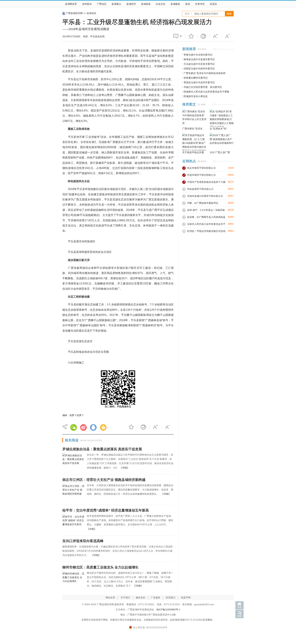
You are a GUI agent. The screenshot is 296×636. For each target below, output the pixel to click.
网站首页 (110, 597)
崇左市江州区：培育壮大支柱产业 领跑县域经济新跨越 (103, 480)
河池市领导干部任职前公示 (201, 175)
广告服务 (155, 597)
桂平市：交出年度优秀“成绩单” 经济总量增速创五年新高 (105, 510)
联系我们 (170, 597)
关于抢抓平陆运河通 (193, 152)
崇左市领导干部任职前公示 (201, 168)
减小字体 (227, 36)
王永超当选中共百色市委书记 (199, 64)
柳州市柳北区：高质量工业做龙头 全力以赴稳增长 (100, 567)
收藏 (191, 36)
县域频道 (175, 4)
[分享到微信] (73, 427)
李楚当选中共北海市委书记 (198, 54)
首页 (239, 607)
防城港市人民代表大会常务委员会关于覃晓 (206, 91)
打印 (203, 36)
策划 (187, 4)
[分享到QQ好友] (93, 427)
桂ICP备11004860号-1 (168, 609)
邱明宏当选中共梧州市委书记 (199, 68)
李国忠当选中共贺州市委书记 (199, 82)
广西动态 (101, 4)
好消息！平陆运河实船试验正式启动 (206, 231)
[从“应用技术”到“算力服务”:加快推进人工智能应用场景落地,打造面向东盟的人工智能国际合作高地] (222, 118)
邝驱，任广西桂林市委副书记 (202, 203)
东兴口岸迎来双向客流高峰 (82, 541)
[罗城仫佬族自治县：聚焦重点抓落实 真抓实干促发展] (73, 462)
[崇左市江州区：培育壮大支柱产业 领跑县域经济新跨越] (73, 492)
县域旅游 (146, 4)
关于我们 (125, 597)
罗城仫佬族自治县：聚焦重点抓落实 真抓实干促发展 (102, 449)
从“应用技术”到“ (218, 128)
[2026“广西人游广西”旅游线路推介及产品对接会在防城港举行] (222, 141)
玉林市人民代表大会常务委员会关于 (206, 224)
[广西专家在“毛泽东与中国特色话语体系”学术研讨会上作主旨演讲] (194, 118)
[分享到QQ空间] (103, 427)
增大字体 (215, 36)
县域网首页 (71, 4)
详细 (124, 467)
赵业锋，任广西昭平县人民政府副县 (206, 217)
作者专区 (200, 4)
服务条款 (140, 597)
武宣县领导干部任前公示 (200, 189)
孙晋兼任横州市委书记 (196, 77)
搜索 (239, 616)
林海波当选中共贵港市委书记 (199, 59)
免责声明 (185, 597)
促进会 (213, 4)
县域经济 (131, 4)
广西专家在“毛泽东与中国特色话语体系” (205, 73)
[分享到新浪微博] (83, 427)
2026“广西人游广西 (220, 152)
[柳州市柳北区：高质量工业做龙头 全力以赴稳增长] (73, 580)
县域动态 (91, 13)
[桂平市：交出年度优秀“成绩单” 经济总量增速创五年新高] (73, 523)
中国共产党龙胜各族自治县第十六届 (206, 182)
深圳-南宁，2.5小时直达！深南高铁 (206, 210)
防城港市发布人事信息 (196, 96)
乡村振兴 (87, 4)
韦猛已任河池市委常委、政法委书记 (203, 87)
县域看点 (116, 4)
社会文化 (160, 4)
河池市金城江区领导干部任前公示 (205, 196)
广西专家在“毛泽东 (192, 128)
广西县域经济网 (74, 13)
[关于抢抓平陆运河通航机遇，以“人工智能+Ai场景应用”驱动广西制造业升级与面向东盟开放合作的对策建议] (194, 141)
